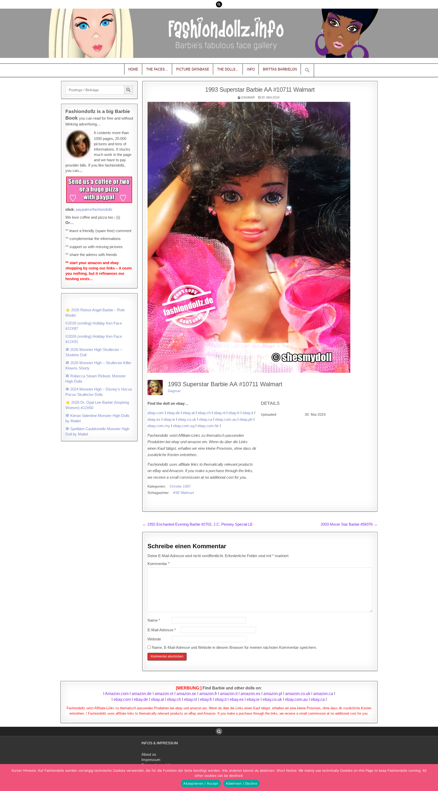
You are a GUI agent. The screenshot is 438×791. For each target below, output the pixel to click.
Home (133, 69)
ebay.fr (234, 413)
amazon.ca (323, 693)
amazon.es (250, 693)
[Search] (219, 4)
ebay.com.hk (208, 426)
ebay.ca (205, 419)
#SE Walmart (183, 493)
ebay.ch (204, 413)
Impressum (150, 759)
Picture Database (192, 69)
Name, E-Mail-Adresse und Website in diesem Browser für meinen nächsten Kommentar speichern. (234, 647)
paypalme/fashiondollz (94, 209)
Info (251, 69)
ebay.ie (169, 419)
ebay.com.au (225, 419)
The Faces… (157, 69)
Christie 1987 (180, 486)
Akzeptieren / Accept (200, 783)
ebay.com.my (159, 426)
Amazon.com (117, 693)
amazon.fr (208, 693)
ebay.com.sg (183, 426)
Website (154, 639)
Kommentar (159, 563)
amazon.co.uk (297, 693)
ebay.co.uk (187, 419)
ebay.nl (219, 413)
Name (154, 620)
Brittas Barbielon (280, 69)
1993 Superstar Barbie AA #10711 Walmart (260, 89)
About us (148, 754)
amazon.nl (164, 693)
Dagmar (248, 97)
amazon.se (186, 693)
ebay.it (248, 413)
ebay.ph (246, 419)
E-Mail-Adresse (162, 630)
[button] (307, 70)
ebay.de (173, 413)
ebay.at (189, 413)
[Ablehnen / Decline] (431, 777)
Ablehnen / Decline (241, 783)
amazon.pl (272, 693)
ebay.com (156, 413)
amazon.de (142, 693)
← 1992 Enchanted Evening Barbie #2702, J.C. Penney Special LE (197, 524)
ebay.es (154, 419)
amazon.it (229, 693)
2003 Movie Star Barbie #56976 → (349, 524)
